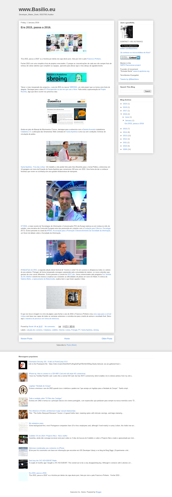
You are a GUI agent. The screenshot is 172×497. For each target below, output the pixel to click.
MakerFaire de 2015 (29, 270)
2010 (125, 146)
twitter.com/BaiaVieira (128, 48)
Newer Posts (26, 339)
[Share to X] (68, 326)
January (128, 120)
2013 (125, 136)
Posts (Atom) (71, 345)
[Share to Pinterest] (73, 326)
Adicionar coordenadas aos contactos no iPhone (46, 448)
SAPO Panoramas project (130, 65)
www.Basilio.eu (37, 9)
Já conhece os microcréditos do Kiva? (135, 52)
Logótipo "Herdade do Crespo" (40, 386)
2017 (125, 111)
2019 (125, 107)
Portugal (74, 330)
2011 (125, 142)
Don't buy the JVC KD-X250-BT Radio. (43, 461)
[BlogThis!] (66, 326)
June (127, 117)
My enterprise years (36, 423)
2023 (125, 104)
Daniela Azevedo (89, 129)
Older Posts (107, 339)
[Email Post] (59, 326)
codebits (55, 330)
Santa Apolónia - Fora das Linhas (33, 167)
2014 (125, 132)
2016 (125, 114)
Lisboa (67, 330)
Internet (61, 330)
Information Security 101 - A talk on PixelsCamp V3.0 (47, 362)
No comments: (50, 326)
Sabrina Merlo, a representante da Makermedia (38, 279)
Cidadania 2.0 (26, 132)
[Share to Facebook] (71, 326)
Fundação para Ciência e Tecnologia (97, 228)
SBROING (73, 87)
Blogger (98, 492)
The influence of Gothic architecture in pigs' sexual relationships (52, 411)
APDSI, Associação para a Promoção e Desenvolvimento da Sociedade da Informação (78, 231)
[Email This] (64, 326)
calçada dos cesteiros (35, 330)
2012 (125, 139)
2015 (125, 129)
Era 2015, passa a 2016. (36, 27)
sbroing (96, 330)
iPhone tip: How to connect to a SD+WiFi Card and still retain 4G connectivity (57, 374)
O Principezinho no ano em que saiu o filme (61, 89)
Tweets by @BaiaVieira (129, 79)
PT (79, 330)
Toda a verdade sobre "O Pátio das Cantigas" (45, 398)
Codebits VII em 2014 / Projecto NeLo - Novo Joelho (48, 436)
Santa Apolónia (71, 132)
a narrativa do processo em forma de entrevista (41, 319)
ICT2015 (24, 226)
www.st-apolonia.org (141, 71)
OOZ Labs (71, 274)
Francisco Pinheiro (94, 59)
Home (67, 339)
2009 (125, 149)
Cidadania (47, 330)
